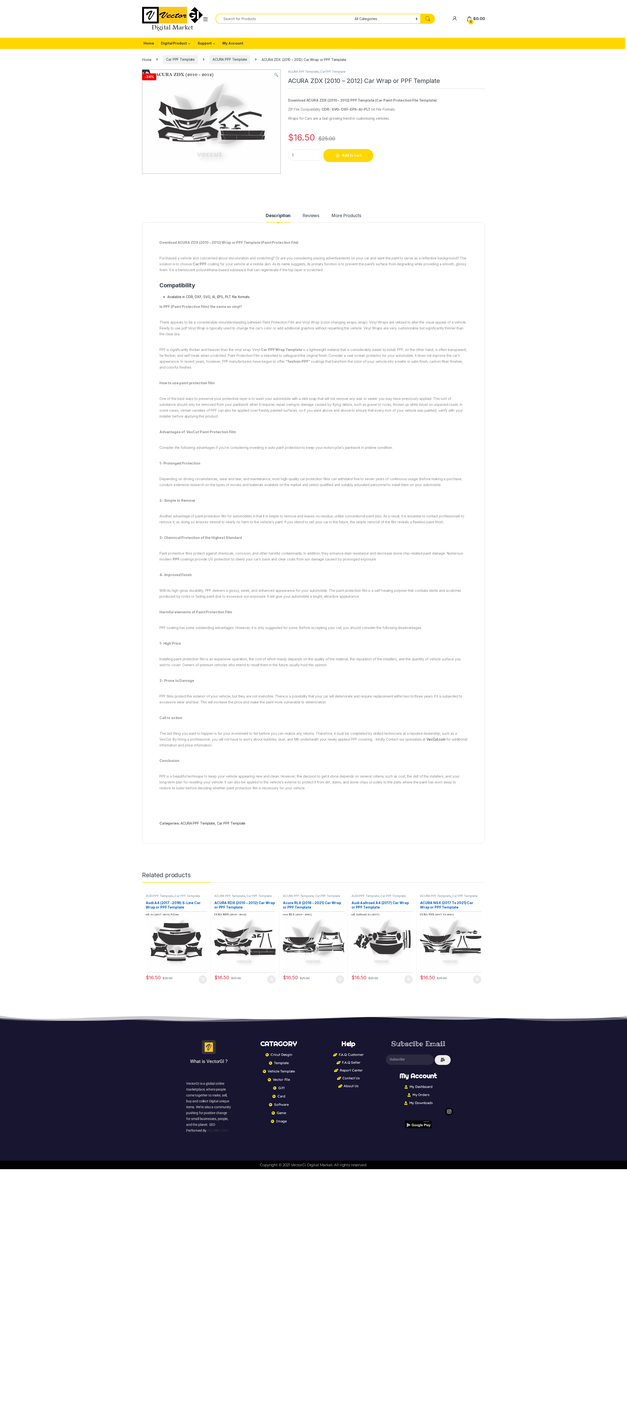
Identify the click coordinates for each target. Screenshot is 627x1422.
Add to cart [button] (203, 979)
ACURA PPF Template (230, 59)
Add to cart (352, 155)
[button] (276, 75)
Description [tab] (278, 215)
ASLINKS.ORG (218, 1130)
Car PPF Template (180, 59)
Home (149, 43)
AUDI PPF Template (159, 896)
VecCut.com (436, 739)
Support (205, 43)
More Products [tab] (346, 215)
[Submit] (443, 1060)
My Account (232, 43)
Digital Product (174, 43)
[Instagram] (449, 1112)
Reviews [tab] (310, 215)
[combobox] (284, 19)
